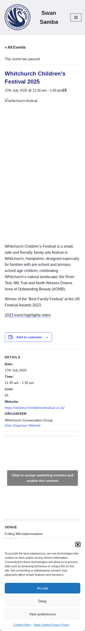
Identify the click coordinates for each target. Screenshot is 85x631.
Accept (42, 588)
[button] (78, 544)
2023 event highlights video (28, 315)
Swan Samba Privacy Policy (51, 625)
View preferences (42, 614)
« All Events (15, 47)
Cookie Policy (22, 625)
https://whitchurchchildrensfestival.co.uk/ (35, 408)
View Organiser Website (23, 425)
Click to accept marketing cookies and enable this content (42, 478)
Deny (42, 601)
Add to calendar (29, 337)
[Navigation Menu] (75, 17)
